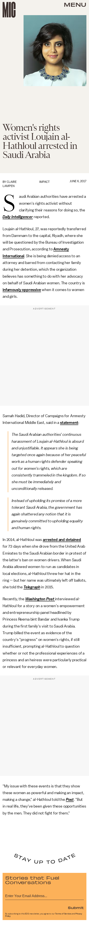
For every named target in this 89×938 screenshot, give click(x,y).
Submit (76, 907)
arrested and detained (62, 540)
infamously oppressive (22, 290)
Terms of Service (63, 914)
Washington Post (39, 599)
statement (69, 423)
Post (70, 799)
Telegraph (32, 587)
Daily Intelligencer (18, 217)
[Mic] (9, 10)
